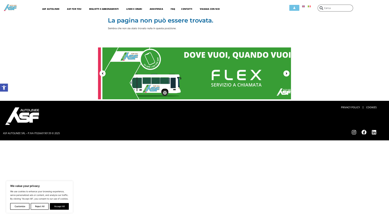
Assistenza (156, 8)
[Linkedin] (374, 132)
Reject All (39, 206)
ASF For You (74, 8)
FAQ (173, 8)
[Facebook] (364, 132)
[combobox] (335, 8)
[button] (4, 88)
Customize (20, 206)
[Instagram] (354, 132)
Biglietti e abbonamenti (104, 8)
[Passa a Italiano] (309, 6)
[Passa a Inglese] (303, 6)
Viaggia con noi (210, 8)
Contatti (186, 8)
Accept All (59, 206)
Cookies (371, 107)
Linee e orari (134, 8)
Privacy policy (350, 107)
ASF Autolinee (51, 8)
